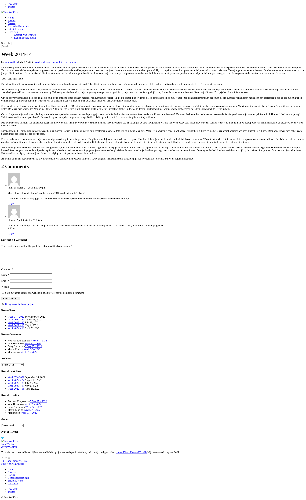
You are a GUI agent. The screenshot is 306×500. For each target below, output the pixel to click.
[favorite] (9, 458)
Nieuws (11, 20)
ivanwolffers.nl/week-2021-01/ (131, 452)
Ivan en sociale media (25, 37)
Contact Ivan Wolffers (25, 34)
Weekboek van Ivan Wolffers (49, 62)
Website (5, 286)
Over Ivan (13, 32)
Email (5, 280)
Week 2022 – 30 (16, 322)
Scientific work (15, 29)
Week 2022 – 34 (16, 319)
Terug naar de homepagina (19, 304)
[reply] (2, 458)
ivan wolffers (11, 62)
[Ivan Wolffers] (9, 441)
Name (5, 275)
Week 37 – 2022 (16, 316)
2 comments (72, 62)
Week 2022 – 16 (16, 328)
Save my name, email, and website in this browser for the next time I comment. (44, 292)
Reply (11, 204)
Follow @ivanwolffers (12, 463)
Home (11, 17)
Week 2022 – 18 (16, 325)
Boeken (11, 23)
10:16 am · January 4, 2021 (15, 461)
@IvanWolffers (9, 447)
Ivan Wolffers (8, 444)
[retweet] (5, 458)
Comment (7, 269)
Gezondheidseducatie (18, 26)
